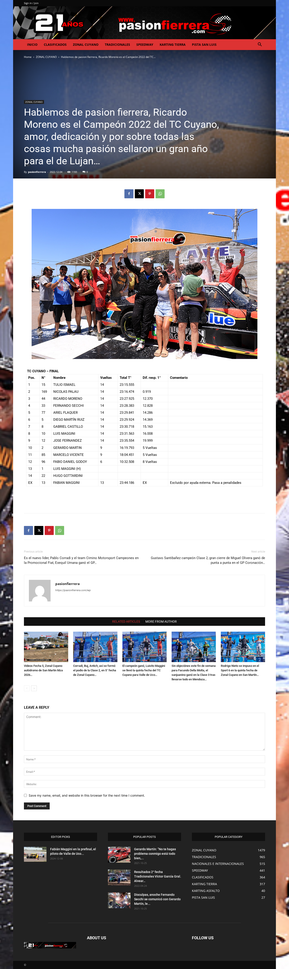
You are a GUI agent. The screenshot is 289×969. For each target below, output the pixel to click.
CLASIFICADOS (55, 44)
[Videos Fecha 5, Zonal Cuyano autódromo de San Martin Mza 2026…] (46, 647)
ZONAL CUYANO (85, 44)
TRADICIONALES (117, 44)
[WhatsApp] (160, 193)
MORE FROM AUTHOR (161, 621)
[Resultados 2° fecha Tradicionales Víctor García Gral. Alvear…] (119, 877)
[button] (259, 45)
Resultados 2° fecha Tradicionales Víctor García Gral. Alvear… (157, 876)
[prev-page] (27, 688)
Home (28, 57)
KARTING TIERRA (173, 44)
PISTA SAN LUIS (204, 44)
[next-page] (34, 688)
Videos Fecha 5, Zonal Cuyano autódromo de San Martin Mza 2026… (43, 670)
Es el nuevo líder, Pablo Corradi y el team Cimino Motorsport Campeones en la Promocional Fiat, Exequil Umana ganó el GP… (81, 560)
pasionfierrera (37, 172)
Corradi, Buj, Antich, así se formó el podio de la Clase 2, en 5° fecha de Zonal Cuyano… (94, 670)
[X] (139, 193)
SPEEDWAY (144, 44)
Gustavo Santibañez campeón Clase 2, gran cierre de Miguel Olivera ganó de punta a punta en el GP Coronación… (208, 560)
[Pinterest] (149, 193)
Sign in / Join (31, 3)
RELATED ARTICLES (126, 621)
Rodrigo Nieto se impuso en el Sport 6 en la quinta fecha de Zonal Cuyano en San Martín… (240, 670)
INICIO (32, 44)
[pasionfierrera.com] (144, 22)
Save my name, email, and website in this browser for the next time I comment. (87, 795)
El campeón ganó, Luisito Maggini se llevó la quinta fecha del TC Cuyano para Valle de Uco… (143, 670)
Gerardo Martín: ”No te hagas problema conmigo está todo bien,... (155, 853)
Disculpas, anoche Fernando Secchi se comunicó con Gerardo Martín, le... (157, 899)
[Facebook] (128, 193)
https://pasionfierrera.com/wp (73, 590)
